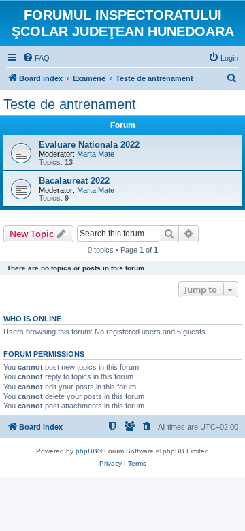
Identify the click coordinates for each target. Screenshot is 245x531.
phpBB (86, 451)
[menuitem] (36, 58)
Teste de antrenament (69, 104)
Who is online (32, 319)
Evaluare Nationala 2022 (89, 145)
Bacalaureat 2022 (74, 181)
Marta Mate (95, 154)
